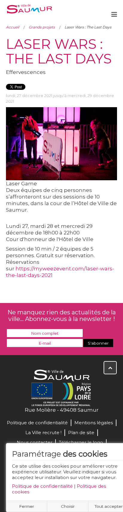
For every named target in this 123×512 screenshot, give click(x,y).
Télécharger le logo (81, 442)
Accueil (12, 27)
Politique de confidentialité (42, 486)
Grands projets (42, 27)
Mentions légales (93, 422)
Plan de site (81, 432)
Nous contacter (34, 442)
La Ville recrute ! (43, 432)
